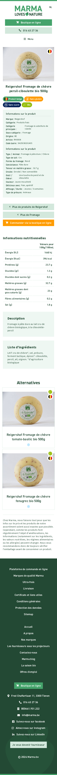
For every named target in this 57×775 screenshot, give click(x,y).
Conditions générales (28, 601)
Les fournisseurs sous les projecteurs (28, 646)
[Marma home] (28, 11)
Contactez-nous (28, 652)
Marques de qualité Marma (28, 575)
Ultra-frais (28, 582)
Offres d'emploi (28, 672)
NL (50, 7)
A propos (28, 633)
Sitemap (28, 614)
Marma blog (28, 659)
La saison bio (28, 665)
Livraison (28, 588)
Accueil (28, 626)
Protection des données (28, 607)
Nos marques (28, 639)
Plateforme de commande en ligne (28, 569)
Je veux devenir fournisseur (28, 744)
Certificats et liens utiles (28, 595)
